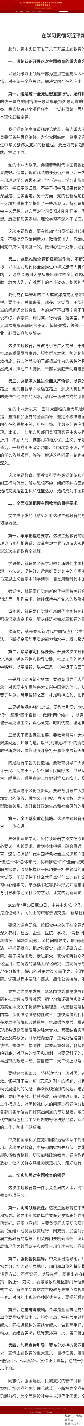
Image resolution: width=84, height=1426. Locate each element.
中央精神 (21, 11)
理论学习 (33, 11)
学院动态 (39, 11)
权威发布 (27, 11)
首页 (16, 11)
